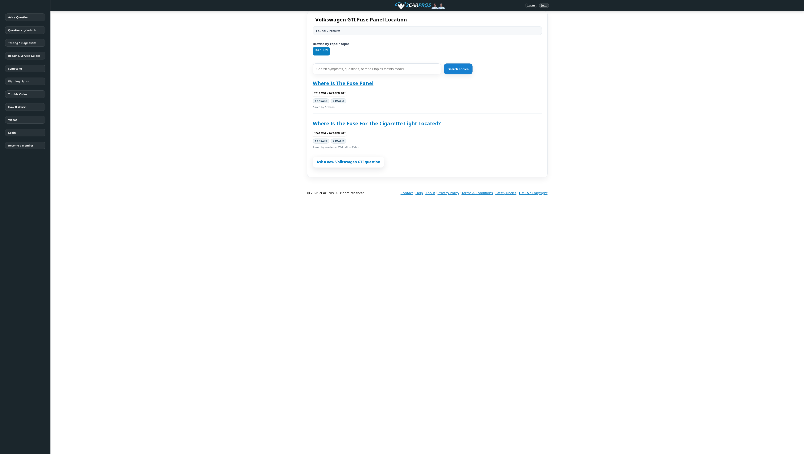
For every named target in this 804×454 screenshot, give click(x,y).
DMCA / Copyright (533, 193)
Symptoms (15, 68)
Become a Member (20, 145)
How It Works (17, 107)
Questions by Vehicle (22, 30)
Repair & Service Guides (24, 56)
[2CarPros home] (397, 5)
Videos (12, 120)
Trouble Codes (17, 94)
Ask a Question (18, 17)
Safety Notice (505, 193)
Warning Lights (18, 81)
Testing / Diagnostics (22, 43)
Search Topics (458, 69)
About (430, 193)
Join (544, 5)
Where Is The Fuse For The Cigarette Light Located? (377, 123)
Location (321, 50)
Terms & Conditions (477, 193)
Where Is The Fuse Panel (343, 83)
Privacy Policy (448, 193)
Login (531, 5)
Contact (407, 193)
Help (419, 193)
